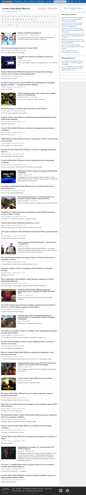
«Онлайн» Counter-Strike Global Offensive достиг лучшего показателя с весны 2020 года (27, 187)
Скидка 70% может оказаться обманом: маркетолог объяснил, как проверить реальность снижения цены (72, 25)
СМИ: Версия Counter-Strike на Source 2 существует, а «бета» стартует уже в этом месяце (29, 140)
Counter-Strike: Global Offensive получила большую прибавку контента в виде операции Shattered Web (28, 476)
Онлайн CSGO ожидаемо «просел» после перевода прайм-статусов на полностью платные (27, 343)
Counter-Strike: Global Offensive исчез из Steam (35, 378)
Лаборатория (40, 1)
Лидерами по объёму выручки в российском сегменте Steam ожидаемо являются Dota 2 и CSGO (28, 213)
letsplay (20, 60)
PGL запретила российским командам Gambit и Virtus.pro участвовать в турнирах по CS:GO (28, 258)
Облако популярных (52, 8)
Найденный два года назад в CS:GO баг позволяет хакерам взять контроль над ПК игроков (37, 364)
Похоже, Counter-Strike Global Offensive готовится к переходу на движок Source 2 (28, 151)
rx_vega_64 (21, 451)
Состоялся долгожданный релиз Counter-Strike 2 (19, 48)
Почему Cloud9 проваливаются (29, 33)
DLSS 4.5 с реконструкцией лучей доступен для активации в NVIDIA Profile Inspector (72, 47)
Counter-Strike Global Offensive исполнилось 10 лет (20, 223)
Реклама (41, 488)
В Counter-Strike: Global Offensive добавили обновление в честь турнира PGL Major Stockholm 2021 (36, 291)
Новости (32, 1)
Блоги (25, 1)
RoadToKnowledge (23, 97)
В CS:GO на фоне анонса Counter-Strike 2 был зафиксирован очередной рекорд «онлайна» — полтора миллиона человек (28, 84)
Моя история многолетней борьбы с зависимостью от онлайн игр (37, 243)
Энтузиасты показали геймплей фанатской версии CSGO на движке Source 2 (29, 233)
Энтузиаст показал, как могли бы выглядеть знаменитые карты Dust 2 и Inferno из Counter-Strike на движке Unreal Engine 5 (28, 306)
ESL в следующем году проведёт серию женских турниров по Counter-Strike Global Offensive (27, 280)
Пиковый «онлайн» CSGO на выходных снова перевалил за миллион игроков (27, 269)
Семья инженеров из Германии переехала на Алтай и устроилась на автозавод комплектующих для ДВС (72, 19)
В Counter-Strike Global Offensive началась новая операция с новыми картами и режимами (27, 394)
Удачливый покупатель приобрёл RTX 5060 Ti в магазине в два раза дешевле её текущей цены (72, 30)
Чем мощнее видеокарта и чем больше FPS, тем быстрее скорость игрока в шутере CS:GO (36, 197)
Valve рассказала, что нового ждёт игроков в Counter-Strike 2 (24, 108)
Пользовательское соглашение (34, 490)
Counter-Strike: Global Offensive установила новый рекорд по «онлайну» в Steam (28, 437)
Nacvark (20, 295)
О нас (13, 488)
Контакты (18, 488)
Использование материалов (30, 488)
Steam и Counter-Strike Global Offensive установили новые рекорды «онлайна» (26, 427)
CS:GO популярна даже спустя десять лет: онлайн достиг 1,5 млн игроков (37, 94)
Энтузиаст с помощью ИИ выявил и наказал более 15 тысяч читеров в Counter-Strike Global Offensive (27, 466)
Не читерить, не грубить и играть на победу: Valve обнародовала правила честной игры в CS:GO (29, 332)
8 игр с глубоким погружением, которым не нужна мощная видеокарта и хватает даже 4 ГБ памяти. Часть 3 (72, 68)
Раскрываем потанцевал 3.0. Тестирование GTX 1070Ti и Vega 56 (36, 448)
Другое (48, 1)
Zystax (19, 246)
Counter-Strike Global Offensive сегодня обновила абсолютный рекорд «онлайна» (27, 161)
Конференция (18, 1)
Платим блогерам (61, 1)
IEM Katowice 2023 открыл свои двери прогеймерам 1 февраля (37, 171)
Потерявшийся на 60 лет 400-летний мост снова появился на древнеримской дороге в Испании (73, 36)
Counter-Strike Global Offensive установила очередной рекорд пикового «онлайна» (28, 129)
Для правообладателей (18, 490)
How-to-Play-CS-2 (23, 35)
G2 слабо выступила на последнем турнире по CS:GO (35, 57)
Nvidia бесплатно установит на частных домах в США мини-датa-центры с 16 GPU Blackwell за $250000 (73, 41)
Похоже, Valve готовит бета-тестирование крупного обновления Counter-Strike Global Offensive (29, 118)
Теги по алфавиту (41, 8)
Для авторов (48, 488)
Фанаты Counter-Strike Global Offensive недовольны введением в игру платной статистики (27, 353)
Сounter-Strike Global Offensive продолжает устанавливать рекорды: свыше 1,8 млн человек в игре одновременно (27, 73)
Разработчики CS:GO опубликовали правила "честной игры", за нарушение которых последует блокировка (36, 317)
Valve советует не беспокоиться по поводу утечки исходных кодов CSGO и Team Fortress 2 (29, 405)
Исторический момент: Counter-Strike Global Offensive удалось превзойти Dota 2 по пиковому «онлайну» (29, 416)
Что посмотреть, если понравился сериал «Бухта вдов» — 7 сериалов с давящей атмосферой (72, 63)
